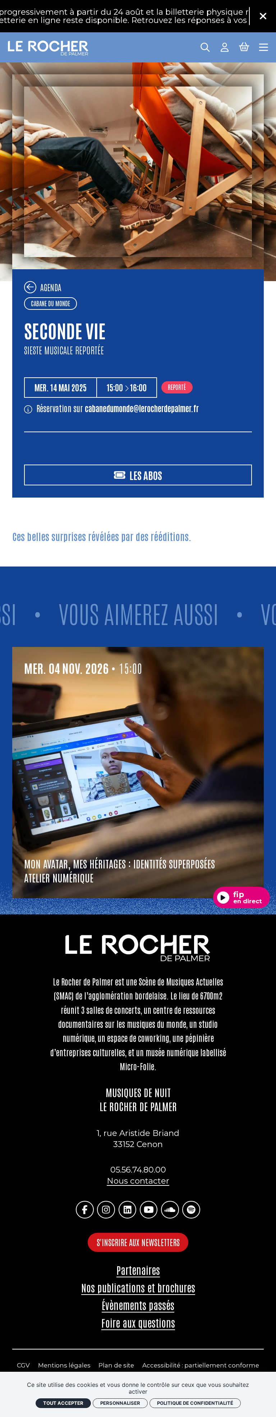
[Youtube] (148, 1209)
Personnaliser (120, 1403)
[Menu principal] (263, 46)
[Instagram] (106, 1209)
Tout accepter (63, 1403)
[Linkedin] (127, 1209)
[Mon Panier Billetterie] (244, 46)
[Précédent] (30, 287)
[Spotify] (191, 1209)
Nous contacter (138, 1181)
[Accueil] (48, 48)
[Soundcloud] (170, 1209)
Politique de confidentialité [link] (195, 1403)
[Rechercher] (205, 46)
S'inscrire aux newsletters (138, 1242)
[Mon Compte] (225, 46)
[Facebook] (84, 1209)
